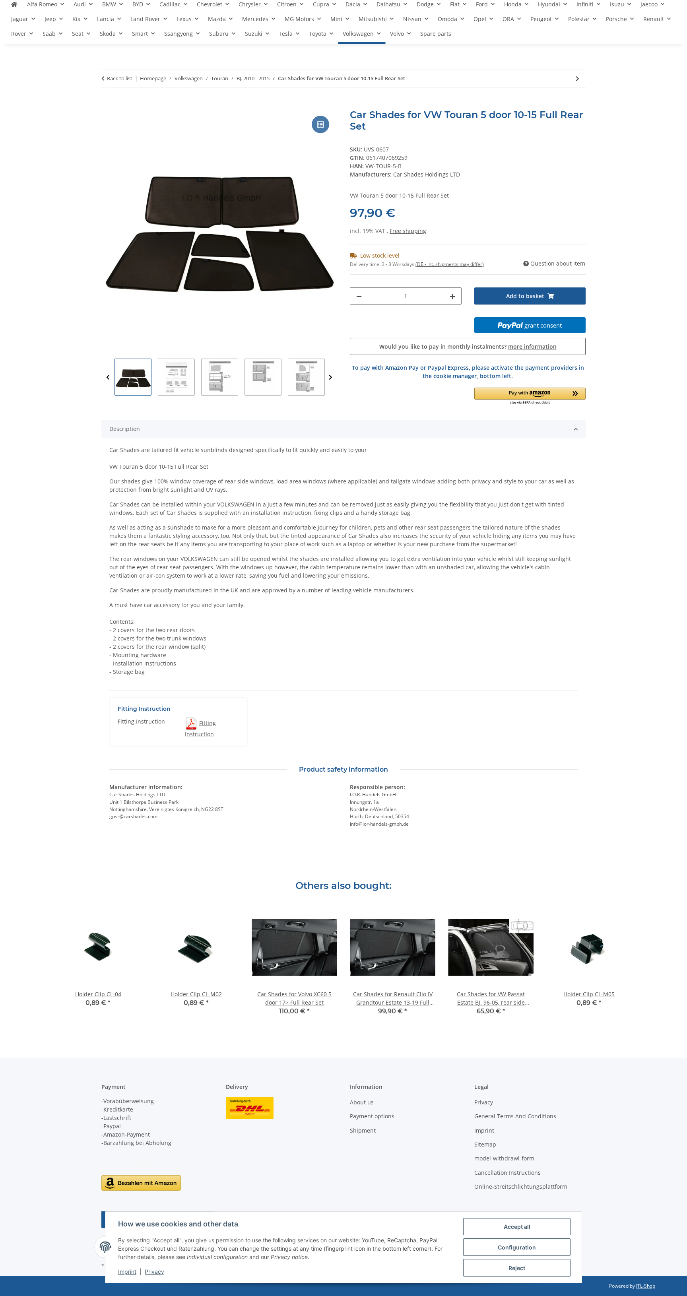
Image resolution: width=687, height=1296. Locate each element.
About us (362, 1102)
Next (330, 377)
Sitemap (485, 1144)
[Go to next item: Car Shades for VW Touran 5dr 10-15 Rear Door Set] (577, 78)
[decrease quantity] (359, 296)
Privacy (154, 1271)
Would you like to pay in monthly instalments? (468, 346)
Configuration (517, 1247)
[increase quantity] (452, 296)
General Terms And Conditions (515, 1116)
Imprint (127, 1271)
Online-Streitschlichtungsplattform (520, 1186)
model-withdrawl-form (504, 1158)
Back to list (119, 78)
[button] (530, 396)
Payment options (372, 1116)
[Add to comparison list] (320, 124)
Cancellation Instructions (507, 1172)
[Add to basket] (107, 105)
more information (532, 346)
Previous (107, 377)
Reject (516, 1268)
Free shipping (408, 231)
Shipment (363, 1130)
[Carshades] (14, 7)
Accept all (517, 1226)
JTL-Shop (645, 1285)
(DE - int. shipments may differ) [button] (449, 264)
